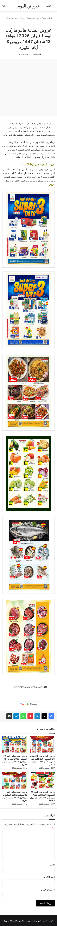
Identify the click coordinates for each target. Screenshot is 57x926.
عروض (52, 184)
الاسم (52, 864)
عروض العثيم (47, 921)
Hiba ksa (35, 54)
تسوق (37, 134)
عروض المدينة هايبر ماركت (16, 18)
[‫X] (44, 716)
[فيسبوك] (51, 716)
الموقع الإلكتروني (48, 889)
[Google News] (28, 704)
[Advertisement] (28, 87)
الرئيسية (46, 18)
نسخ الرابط (28, 693)
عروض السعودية (35, 18)
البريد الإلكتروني (48, 877)
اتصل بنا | (19, 921)
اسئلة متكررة (9, 921)
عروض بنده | (28, 921)
